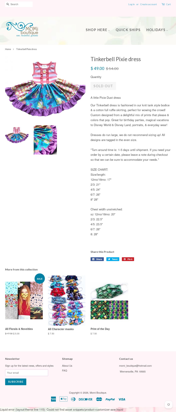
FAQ (64, 370)
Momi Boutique (98, 392)
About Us (67, 365)
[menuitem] (99, 29)
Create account (148, 4)
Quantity (96, 77)
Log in (131, 4)
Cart (168, 4)
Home (8, 49)
